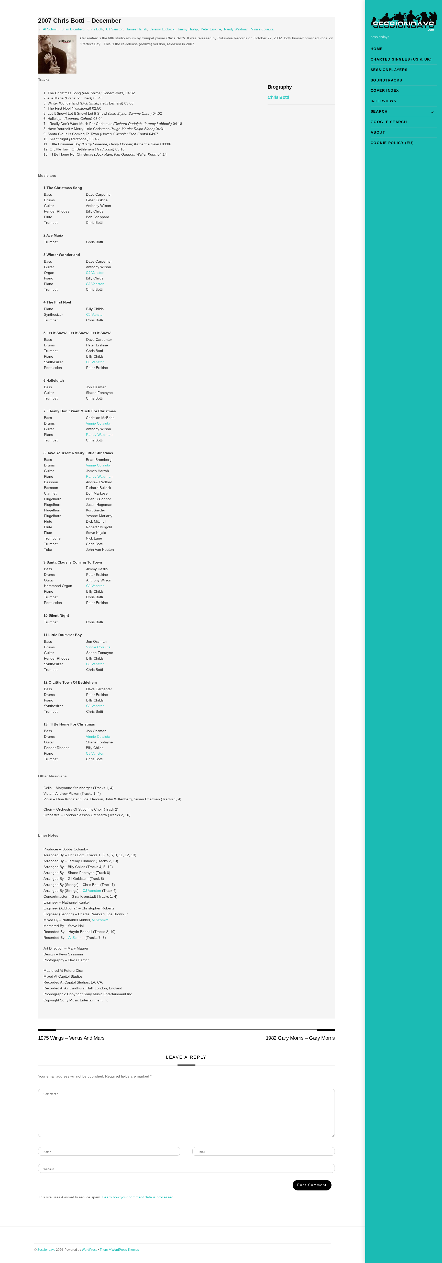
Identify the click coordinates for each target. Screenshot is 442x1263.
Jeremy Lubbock (162, 29)
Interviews (383, 101)
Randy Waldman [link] (99, 434)
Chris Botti (95, 29)
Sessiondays (46, 1250)
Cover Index (385, 90)
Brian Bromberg (72, 29)
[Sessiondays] (404, 28)
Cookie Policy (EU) (392, 143)
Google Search (389, 122)
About (378, 132)
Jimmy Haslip (188, 29)
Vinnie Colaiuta (262, 29)
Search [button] (379, 111)
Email (201, 1151)
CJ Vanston (114, 29)
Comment (50, 1093)
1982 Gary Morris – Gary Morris (300, 1038)
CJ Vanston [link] (95, 273)
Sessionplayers (389, 70)
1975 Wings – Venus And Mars (71, 1038)
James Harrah (136, 29)
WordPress (89, 1250)
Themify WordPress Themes (119, 1250)
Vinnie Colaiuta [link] (98, 423)
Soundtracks (386, 80)
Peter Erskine (211, 29)
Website (48, 1169)
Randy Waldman (236, 29)
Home (377, 49)
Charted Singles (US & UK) (401, 59)
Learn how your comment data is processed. (138, 1197)
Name (47, 1151)
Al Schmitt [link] (100, 920)
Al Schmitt (51, 29)
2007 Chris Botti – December (79, 20)
